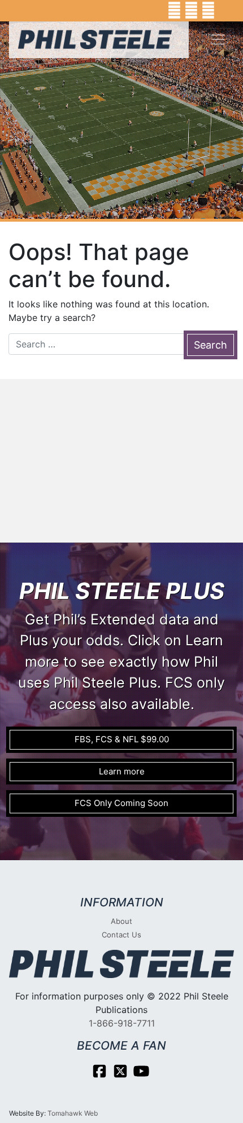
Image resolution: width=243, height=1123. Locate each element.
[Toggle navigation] (218, 39)
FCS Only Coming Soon (121, 803)
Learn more (122, 771)
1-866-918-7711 (122, 1023)
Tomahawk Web (72, 1113)
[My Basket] (226, 10)
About (121, 921)
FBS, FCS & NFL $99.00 (122, 739)
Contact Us (121, 934)
